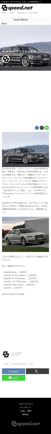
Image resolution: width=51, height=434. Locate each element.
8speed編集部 (16, 58)
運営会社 (25, 414)
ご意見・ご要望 (25, 411)
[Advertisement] (25, 98)
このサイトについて (25, 404)
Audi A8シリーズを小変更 (19, 51)
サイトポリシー (25, 407)
